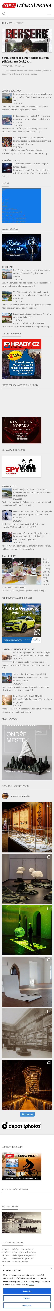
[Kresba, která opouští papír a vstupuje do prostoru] (27, 982)
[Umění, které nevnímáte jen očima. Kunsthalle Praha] (27, 879)
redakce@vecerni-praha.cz (24, 1252)
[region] (27, 1288)
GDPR (31, 1284)
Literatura (7, 66)
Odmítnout (27, 1305)
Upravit (27, 1298)
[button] (27, 752)
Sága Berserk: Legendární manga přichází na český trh (25, 59)
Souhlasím (27, 1291)
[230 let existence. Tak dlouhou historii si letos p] (27, 1033)
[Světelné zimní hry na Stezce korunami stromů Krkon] (27, 1085)
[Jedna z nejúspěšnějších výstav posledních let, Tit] (27, 827)
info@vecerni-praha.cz (22, 1249)
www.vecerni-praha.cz (22, 1258)
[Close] (51, 1268)
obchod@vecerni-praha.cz (24, 1255)
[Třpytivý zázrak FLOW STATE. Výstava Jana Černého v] (27, 930)
